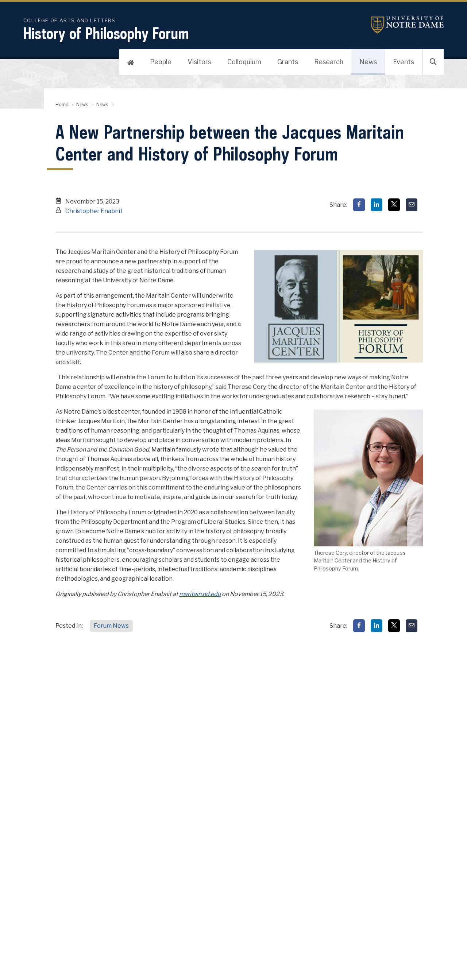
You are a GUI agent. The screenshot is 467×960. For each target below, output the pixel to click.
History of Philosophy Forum (106, 33)
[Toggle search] (433, 62)
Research (328, 62)
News (368, 62)
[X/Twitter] (394, 204)
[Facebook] (359, 204)
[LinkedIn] (376, 204)
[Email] (411, 204)
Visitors (199, 62)
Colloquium (244, 62)
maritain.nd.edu (200, 594)
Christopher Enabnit (94, 211)
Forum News (111, 625)
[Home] (130, 62)
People (160, 62)
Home (61, 104)
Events (403, 62)
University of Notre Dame (407, 25)
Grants (287, 62)
